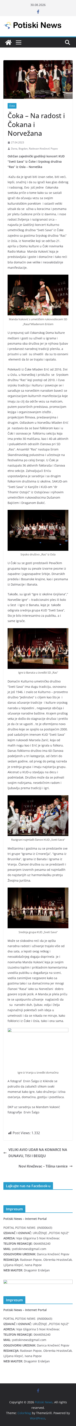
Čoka (12, 105)
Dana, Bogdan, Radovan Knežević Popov (34, 148)
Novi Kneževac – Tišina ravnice (43, 1166)
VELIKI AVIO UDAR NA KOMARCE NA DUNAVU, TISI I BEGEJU (37, 1152)
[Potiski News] (8, 42)
